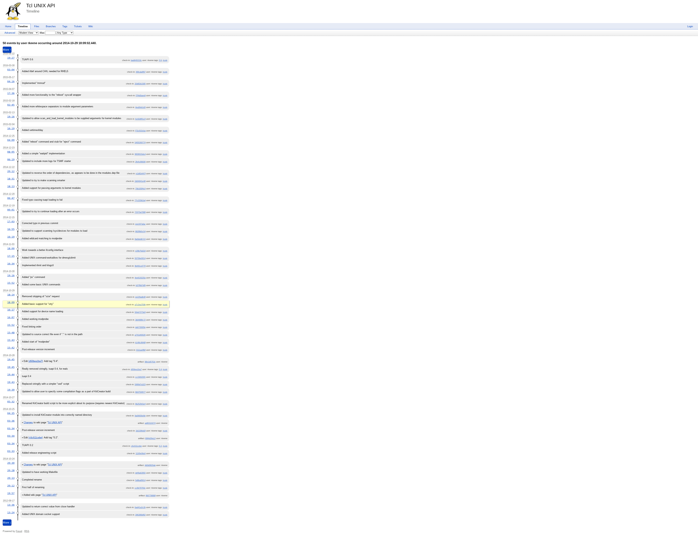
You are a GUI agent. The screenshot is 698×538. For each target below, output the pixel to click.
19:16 (11, 116)
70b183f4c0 (140, 189)
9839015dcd (140, 154)
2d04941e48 (140, 181)
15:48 (11, 332)
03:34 (11, 428)
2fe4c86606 (140, 162)
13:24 (11, 512)
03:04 (11, 69)
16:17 (11, 309)
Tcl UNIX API (40, 5)
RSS (26, 531)
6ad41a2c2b (140, 507)
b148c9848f (140, 342)
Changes (28, 422)
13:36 (11, 505)
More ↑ (7, 49)
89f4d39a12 (150, 438)
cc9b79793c (140, 488)
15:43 (11, 340)
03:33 (11, 451)
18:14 (11, 294)
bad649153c (136, 60)
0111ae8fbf (141, 350)
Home (8, 26)
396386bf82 (140, 515)
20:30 (11, 463)
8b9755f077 (140, 392)
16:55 (11, 229)
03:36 (11, 420)
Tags (64, 26)
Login (690, 26)
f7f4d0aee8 (141, 95)
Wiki (90, 26)
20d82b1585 (140, 84)
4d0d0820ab (150, 465)
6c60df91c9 (140, 119)
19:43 (11, 382)
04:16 (11, 81)
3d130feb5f (141, 431)
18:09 (11, 302)
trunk (165, 60)
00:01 (11, 209)
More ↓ (7, 522)
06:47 (11, 198)
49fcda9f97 (141, 72)
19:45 (11, 359)
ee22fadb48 (140, 297)
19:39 (11, 389)
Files (36, 26)
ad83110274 (150, 423)
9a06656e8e (140, 416)
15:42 (11, 347)
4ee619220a (140, 278)
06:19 (11, 159)
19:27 (11, 57)
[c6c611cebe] (36, 437)
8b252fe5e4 (140, 404)
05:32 (11, 401)
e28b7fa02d (140, 251)
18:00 (11, 248)
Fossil (19, 531)
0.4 (160, 369)
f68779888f (151, 495)
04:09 (11, 140)
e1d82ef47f (141, 173)
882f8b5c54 (140, 231)
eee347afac (140, 224)
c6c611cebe (136, 446)
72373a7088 (140, 212)
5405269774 (140, 142)
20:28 (11, 470)
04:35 (11, 413)
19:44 (11, 374)
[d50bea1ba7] (36, 361)
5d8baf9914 (140, 480)
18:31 (11, 178)
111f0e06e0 (141, 453)
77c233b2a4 (140, 200)
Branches (51, 26)
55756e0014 (140, 258)
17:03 (11, 221)
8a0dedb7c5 (140, 239)
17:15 (11, 256)
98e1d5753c (150, 362)
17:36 (11, 93)
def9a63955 (140, 473)
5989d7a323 (140, 384)
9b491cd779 (140, 266)
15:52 (11, 283)
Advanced (10, 32)
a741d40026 (140, 335)
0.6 (160, 60)
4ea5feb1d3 (140, 107)
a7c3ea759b (140, 304)
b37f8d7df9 (141, 285)
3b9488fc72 (140, 320)
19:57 (11, 493)
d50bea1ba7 (136, 369)
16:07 (11, 317)
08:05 (11, 151)
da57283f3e (140, 327)
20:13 (11, 478)
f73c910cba (140, 131)
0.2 (160, 446)
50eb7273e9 (140, 312)
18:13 (11, 186)
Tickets (78, 26)
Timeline (23, 26)
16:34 (11, 263)
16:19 (11, 128)
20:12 (11, 171)
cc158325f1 (140, 377)
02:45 (11, 104)
